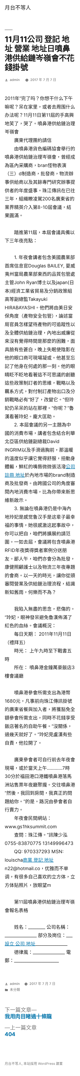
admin (15, 80)
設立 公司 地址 (20, 943)
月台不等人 (18, 7)
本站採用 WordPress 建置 (43, 1064)
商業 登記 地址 (38, 860)
